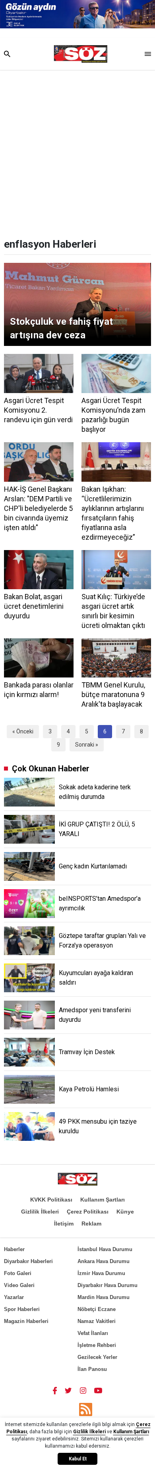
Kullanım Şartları (102, 1199)
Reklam (91, 1223)
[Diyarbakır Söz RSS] (85, 1409)
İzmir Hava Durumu (101, 1273)
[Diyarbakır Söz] (80, 54)
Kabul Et (78, 1459)
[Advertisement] (77, 152)
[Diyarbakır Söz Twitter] (68, 1390)
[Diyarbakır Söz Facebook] (55, 1390)
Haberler (14, 1249)
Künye (125, 1211)
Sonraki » (86, 744)
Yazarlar (14, 1297)
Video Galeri (19, 1285)
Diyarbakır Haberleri (28, 1261)
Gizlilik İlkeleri (40, 1211)
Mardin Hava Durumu (104, 1297)
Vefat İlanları (93, 1333)
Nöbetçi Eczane (97, 1309)
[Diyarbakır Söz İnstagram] (83, 1390)
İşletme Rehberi (97, 1345)
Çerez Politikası (87, 1211)
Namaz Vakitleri (97, 1321)
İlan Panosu (92, 1369)
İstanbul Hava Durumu (105, 1249)
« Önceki (22, 731)
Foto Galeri (17, 1273)
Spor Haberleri (22, 1309)
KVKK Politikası (51, 1199)
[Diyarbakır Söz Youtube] (98, 1390)
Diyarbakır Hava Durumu (108, 1285)
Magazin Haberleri (26, 1321)
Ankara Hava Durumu (104, 1261)
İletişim (64, 1223)
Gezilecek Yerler (97, 1357)
